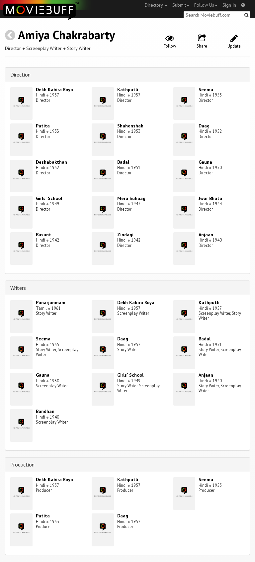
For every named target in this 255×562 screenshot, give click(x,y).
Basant (43, 235)
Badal (123, 162)
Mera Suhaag (131, 198)
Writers (18, 287)
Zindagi (125, 235)
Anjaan (206, 235)
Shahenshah (130, 126)
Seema (206, 90)
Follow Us (204, 5)
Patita (43, 126)
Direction (20, 74)
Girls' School (49, 198)
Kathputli (127, 90)
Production (22, 464)
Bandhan (45, 411)
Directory (154, 5)
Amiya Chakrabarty (66, 35)
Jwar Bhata (210, 198)
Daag (204, 126)
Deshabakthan (51, 162)
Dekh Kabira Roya (54, 90)
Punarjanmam (50, 302)
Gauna (205, 162)
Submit (179, 5)
